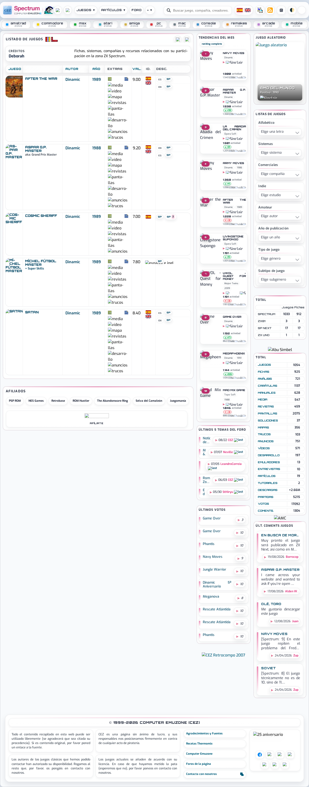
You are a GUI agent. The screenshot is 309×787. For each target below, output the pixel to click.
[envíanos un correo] (260, 10)
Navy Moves (233, 53)
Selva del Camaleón (149, 401)
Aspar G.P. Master (234, 91)
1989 (96, 79)
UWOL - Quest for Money (234, 276)
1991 (239, 357)
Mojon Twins (231, 283)
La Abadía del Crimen (234, 128)
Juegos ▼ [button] (86, 10)
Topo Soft (230, 394)
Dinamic (72, 79)
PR (302, 10)
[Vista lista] (177, 39)
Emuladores (269, 462)
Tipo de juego (269, 250)
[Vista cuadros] (186, 39)
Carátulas (267, 385)
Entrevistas (269, 469)
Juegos (264, 364)
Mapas (263, 427)
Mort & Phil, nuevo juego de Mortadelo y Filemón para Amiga (204, 452)
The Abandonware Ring (112, 401)
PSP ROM (15, 401)
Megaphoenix (234, 353)
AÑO (96, 69)
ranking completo (212, 43)
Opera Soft (230, 133)
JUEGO (14, 69)
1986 (239, 167)
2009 (227, 288)
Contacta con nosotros (201, 774)
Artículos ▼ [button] (113, 10)
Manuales (266, 392)
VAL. (136, 69)
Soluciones (268, 420)
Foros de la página (198, 764)
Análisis (265, 378)
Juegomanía (178, 401)
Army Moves (233, 163)
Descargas (267, 490)
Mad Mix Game (234, 390)
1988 (96, 148)
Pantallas (267, 413)
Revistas (266, 406)
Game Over (232, 317)
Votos (263, 503)
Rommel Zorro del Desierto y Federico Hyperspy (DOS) (206, 480)
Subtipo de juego (271, 271)
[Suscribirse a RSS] (270, 10)
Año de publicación (273, 228)
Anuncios (266, 441)
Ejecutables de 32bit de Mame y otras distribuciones (204, 492)
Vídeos (264, 448)
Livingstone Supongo (233, 238)
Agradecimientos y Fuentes (204, 733)
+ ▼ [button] (150, 10)
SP (169, 78)
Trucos (264, 434)
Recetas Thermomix (199, 744)
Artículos (266, 476)
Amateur (265, 207)
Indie (262, 186)
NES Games (36, 401)
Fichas (263, 371)
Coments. (266, 510)
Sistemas (265, 144)
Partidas (265, 497)
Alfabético (266, 123)
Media (262, 399)
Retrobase (58, 401)
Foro (136, 10)
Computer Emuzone (199, 754)
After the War (234, 201)
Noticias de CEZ (207, 440)
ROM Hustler (81, 401)
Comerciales (268, 165)
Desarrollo (269, 455)
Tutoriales (267, 483)
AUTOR (71, 69)
